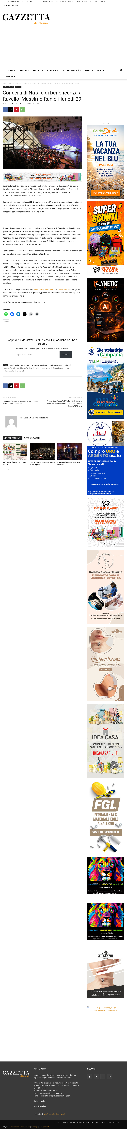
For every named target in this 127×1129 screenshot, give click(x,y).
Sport (99, 70)
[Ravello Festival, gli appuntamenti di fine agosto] (42, 451)
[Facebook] (5, 109)
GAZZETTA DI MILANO (12, 2)
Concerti (26, 83)
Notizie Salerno (58, 368)
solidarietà (20, 371)
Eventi (88, 70)
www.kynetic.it (44, 1127)
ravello (68, 368)
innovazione (15, 1127)
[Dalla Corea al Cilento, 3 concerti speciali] (15, 451)
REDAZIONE (93, 2)
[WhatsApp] (22, 109)
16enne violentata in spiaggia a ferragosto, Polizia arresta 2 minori (20, 402)
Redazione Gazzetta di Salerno (15, 104)
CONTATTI (103, 2)
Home (5, 83)
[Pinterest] (16, 109)
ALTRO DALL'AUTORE (32, 438)
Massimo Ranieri (9, 368)
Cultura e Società (70, 70)
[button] (121, 70)
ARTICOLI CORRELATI (12, 438)
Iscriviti (66, 354)
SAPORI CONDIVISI (82, 2)
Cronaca (23, 70)
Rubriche (8, 76)
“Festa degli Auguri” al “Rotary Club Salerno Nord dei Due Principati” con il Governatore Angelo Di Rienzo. (64, 403)
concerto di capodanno (39, 365)
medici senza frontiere (24, 368)
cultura (67, 365)
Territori (8, 70)
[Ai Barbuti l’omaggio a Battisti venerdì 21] (69, 451)
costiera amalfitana (56, 365)
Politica (37, 70)
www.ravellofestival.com (44, 289)
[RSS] (96, 1076)
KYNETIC (70, 2)
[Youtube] (109, 1076)
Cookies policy (40, 1106)
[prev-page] (4, 469)
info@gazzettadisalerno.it (54, 1114)
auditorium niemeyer (22, 365)
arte (11, 365)
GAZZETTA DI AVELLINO (45, 2)
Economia (51, 70)
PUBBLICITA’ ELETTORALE (11, 5)
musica (37, 368)
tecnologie (34, 1127)
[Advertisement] (87, 18)
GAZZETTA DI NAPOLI (28, 2)
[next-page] (8, 469)
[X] (10, 109)
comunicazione (25, 1127)
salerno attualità (9, 371)
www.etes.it (64, 289)
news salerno (46, 368)
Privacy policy (40, 1101)
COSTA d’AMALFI (60, 2)
